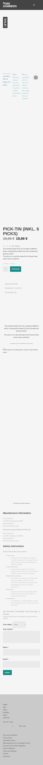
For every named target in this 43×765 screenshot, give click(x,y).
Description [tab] (11, 284)
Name (5, 647)
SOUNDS (6, 712)
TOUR (5, 710)
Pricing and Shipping (9, 751)
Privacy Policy (7, 738)
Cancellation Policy (9, 740)
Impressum (6, 756)
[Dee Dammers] (10, 5)
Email (5, 659)
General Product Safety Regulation (14, 746)
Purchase (15, 269)
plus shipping (16, 246)
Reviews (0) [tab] (10, 292)
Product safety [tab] (13, 288)
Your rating (7, 624)
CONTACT (6, 718)
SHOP (5, 715)
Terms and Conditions (10, 735)
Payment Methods (9, 748)
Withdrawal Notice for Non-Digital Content (16, 743)
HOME (5, 704)
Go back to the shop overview (21, 503)
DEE (4, 707)
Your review (8, 629)
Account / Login (8, 722)
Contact (5, 753)
